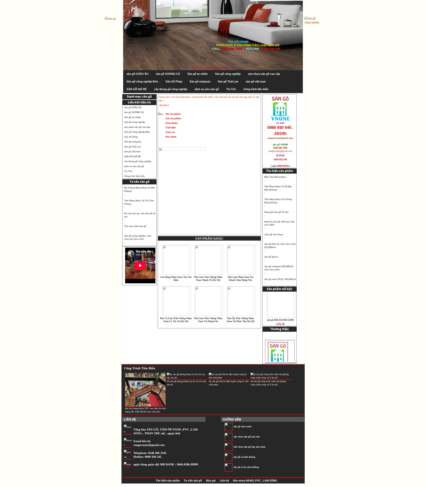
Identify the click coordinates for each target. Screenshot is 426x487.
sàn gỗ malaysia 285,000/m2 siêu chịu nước (278, 268)
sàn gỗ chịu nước (242, 426)
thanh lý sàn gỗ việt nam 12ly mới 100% (279, 223)
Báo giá (211, 480)
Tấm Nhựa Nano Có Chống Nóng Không (278, 201)
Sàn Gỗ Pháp (174, 81)
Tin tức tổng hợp (180, 97)
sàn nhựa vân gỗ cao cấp (264, 73)
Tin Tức (231, 89)
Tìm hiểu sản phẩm (168, 480)
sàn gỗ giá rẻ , (271, 257)
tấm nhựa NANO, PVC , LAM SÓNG (255, 480)
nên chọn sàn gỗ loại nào (246, 437)
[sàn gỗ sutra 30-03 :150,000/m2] (264, 282)
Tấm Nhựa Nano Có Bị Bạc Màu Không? (278, 188)
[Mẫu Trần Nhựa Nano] (264, 180)
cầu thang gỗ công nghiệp (170, 89)
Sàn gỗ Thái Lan (228, 81)
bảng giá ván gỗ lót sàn (276, 212)
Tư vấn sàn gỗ (193, 480)
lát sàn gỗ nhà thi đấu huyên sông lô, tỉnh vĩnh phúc (229, 383)
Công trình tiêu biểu (255, 89)
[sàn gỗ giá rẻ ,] (264, 260)
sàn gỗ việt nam (256, 81)
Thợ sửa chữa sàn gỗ (135, 226)
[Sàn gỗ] (313, 20)
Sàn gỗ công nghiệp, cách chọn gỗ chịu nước (137, 237)
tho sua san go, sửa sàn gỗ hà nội (139, 215)
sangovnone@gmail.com (149, 445)
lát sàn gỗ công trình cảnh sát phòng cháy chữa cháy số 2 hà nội (268, 383)
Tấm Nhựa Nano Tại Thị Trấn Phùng (139, 202)
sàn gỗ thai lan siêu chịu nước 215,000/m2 (280, 246)
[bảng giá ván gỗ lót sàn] (264, 215)
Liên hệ (224, 480)
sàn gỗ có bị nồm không (246, 467)
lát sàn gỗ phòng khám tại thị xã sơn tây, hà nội (187, 383)
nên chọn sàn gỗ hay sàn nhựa (249, 447)
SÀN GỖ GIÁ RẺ (136, 89)
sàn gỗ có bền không (244, 457)
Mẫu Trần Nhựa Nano (275, 177)
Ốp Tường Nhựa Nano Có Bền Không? (139, 189)
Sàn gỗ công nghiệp (228, 73)
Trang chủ (164, 97)
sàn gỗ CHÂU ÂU (137, 73)
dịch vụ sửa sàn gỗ (207, 89)
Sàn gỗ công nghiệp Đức (142, 81)
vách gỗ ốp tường (273, 234)
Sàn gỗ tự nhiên (197, 73)
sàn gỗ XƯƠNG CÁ (168, 73)
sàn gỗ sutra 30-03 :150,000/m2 (280, 279)
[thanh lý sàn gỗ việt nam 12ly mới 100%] (264, 228)
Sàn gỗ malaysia (200, 81)
